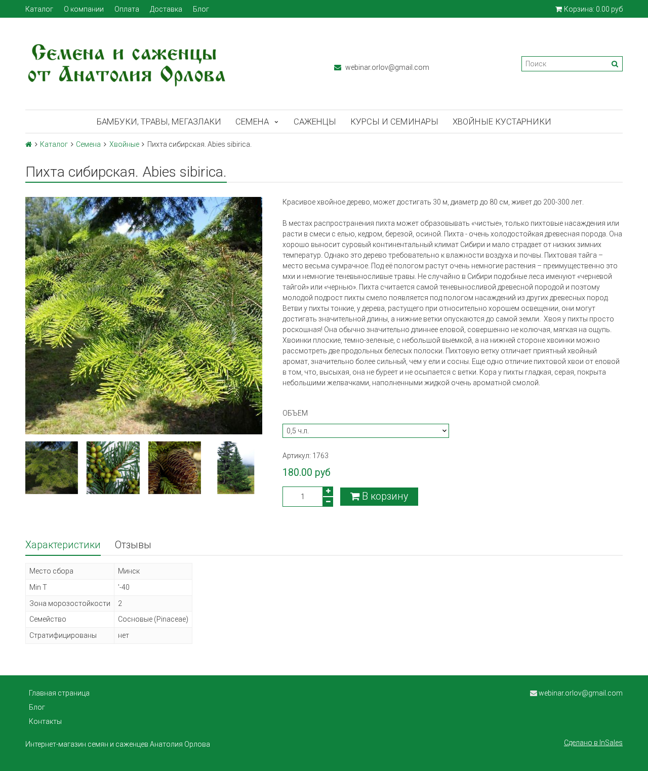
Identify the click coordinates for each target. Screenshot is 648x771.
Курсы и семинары (394, 121)
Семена (252, 121)
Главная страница (59, 693)
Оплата (126, 9)
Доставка (166, 9)
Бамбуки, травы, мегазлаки (159, 121)
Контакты (45, 721)
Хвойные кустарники (502, 121)
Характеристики (63, 545)
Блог (201, 9)
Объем (295, 413)
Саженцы (315, 121)
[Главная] (28, 144)
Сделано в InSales (593, 743)
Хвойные (124, 144)
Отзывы (133, 545)
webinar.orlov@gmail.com (386, 67)
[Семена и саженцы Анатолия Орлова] (169, 63)
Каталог (39, 9)
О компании (84, 9)
